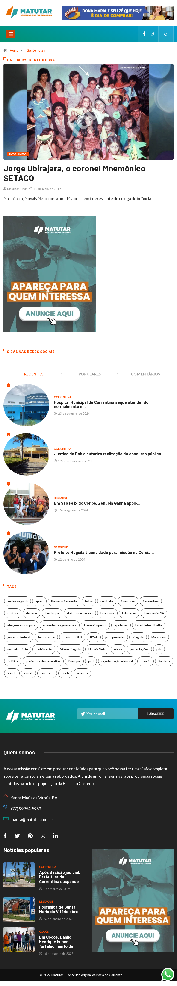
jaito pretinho (115, 637)
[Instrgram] (152, 34)
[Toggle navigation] (10, 34)
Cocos (44, 931)
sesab (28, 673)
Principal (74, 661)
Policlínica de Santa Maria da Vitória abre (58, 909)
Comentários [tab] (145, 374)
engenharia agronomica (59, 625)
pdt (159, 649)
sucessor (47, 673)
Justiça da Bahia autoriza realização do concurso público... (109, 453)
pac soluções (139, 649)
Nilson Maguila (70, 649)
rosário (145, 661)
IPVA (93, 637)
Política (12, 661)
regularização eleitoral (117, 661)
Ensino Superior (95, 625)
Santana (164, 661)
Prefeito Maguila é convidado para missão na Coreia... (104, 552)
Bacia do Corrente (64, 601)
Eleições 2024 (154, 613)
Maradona (158, 637)
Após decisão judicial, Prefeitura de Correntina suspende (59, 877)
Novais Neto (18, 154)
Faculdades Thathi (148, 625)
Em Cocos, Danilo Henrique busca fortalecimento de (56, 941)
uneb (65, 673)
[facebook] (144, 34)
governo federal (18, 637)
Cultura (12, 613)
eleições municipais (21, 625)
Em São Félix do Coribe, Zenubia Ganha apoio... (97, 503)
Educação (129, 613)
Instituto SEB (72, 637)
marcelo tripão (17, 649)
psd (91, 661)
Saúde (11, 673)
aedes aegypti (17, 601)
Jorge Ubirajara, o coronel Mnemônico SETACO (74, 173)
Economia (107, 613)
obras (118, 649)
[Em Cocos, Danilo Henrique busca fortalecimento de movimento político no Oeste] (19, 939)
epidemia (121, 625)
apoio (39, 601)
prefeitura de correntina (43, 661)
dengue (31, 613)
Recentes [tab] (34, 374)
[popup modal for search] (166, 34)
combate (106, 601)
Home (14, 50)
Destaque (61, 497)
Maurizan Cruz (17, 189)
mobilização (44, 649)
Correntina (62, 397)
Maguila (138, 637)
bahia (89, 601)
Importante (46, 637)
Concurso (128, 601)
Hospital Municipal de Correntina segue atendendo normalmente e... (101, 404)
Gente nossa (36, 50)
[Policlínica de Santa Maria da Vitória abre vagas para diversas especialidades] (19, 909)
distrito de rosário (80, 613)
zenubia (82, 673)
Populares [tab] (90, 374)
